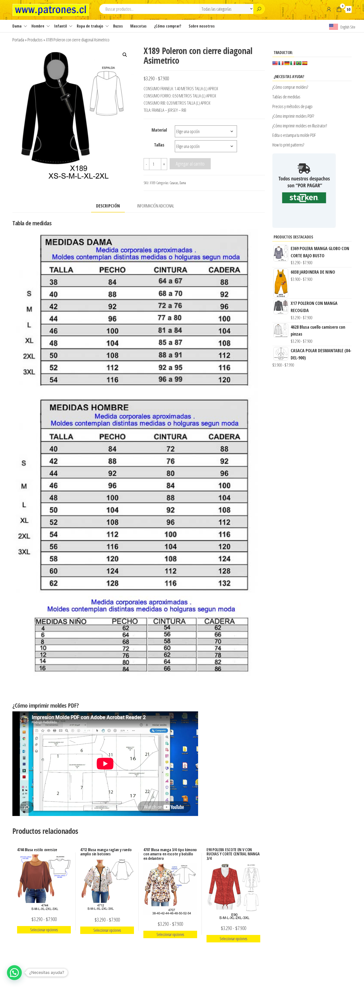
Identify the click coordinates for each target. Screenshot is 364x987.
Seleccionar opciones (44, 929)
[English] (275, 63)
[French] (281, 63)
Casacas (174, 182)
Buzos (118, 26)
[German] (287, 63)
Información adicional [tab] (155, 206)
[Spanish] (305, 63)
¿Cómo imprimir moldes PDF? (293, 116)
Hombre (37, 26)
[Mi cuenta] (329, 9)
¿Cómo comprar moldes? (290, 87)
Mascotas (138, 26)
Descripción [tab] (108, 206)
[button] (124, 54)
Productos (35, 40)
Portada (18, 40)
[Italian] (293, 63)
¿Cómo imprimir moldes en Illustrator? (299, 126)
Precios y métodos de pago (292, 106)
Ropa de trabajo (90, 26)
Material (159, 130)
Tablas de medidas (286, 97)
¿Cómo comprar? (167, 26)
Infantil (60, 26)
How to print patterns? (288, 145)
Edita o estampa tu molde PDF (294, 135)
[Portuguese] (299, 63)
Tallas (159, 145)
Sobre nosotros (202, 26)
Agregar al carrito (190, 163)
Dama (17, 26)
